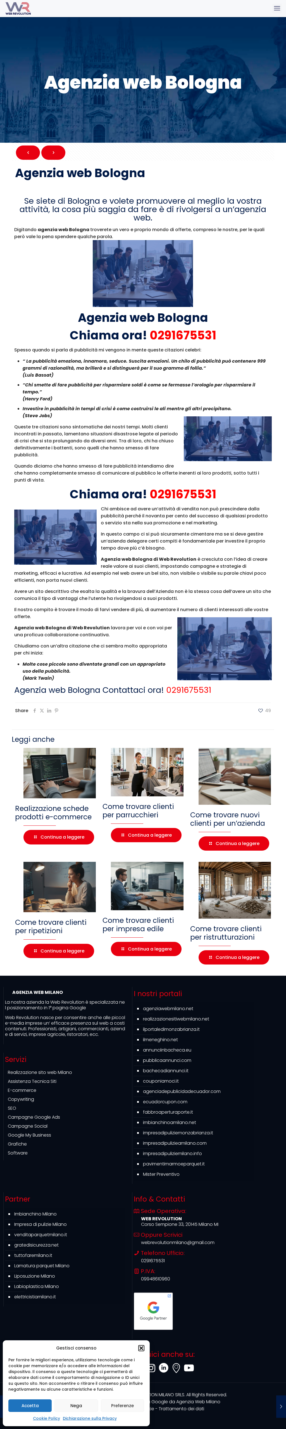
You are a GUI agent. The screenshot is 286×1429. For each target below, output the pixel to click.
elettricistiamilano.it (35, 1297)
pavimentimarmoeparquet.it (174, 1164)
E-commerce (22, 1090)
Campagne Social (27, 1126)
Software (18, 1153)
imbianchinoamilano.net (169, 1122)
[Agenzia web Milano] (18, 8)
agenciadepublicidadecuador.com (182, 1091)
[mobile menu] (277, 8)
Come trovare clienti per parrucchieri (138, 811)
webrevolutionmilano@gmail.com (177, 1242)
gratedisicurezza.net (36, 1245)
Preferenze (122, 1406)
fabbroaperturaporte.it (168, 1112)
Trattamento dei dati (181, 1408)
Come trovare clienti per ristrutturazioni (226, 933)
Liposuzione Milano (34, 1276)
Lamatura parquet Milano (42, 1266)
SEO (12, 1108)
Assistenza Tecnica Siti (32, 1081)
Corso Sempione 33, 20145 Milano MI (179, 1224)
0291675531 (183, 335)
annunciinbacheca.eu (167, 1050)
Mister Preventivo (161, 1174)
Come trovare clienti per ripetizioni (51, 927)
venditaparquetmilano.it (40, 1234)
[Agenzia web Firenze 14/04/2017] (281, 1406)
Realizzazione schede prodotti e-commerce (53, 813)
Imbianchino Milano (35, 1214)
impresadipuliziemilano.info (172, 1153)
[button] (141, 1348)
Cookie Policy (46, 1418)
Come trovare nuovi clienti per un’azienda (227, 819)
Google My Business (29, 1135)
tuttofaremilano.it (33, 1255)
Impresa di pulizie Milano (40, 1224)
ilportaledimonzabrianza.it (171, 1029)
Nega (76, 1406)
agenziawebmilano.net (168, 1008)
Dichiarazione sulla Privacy (90, 1418)
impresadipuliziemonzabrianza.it (178, 1133)
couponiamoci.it (161, 1081)
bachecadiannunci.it (166, 1070)
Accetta (30, 1406)
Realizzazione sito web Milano (40, 1072)
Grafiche (17, 1144)
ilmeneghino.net (160, 1039)
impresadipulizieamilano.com (175, 1143)
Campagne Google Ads (34, 1117)
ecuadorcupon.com (165, 1102)
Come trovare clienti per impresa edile (138, 925)
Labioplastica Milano (36, 1286)
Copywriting (21, 1099)
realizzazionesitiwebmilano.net (176, 1019)
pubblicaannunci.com (167, 1060)
